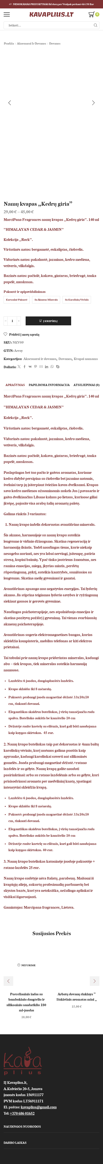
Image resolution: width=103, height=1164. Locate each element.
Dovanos (54, 43)
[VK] (30, 367)
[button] (10, 103)
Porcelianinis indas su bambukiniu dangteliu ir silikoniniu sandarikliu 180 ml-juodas (26, 1002)
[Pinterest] (35, 367)
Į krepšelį (50, 321)
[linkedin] (46, 367)
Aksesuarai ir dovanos (31, 43)
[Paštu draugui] (41, 367)
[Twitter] (19, 367)
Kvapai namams (86, 359)
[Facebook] (24, 367)
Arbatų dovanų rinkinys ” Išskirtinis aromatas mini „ (77, 997)
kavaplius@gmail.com (39, 1107)
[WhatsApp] (52, 367)
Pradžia (9, 43)
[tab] (15, 385)
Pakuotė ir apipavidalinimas (25, 292)
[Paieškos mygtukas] (95, 25)
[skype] (57, 367)
